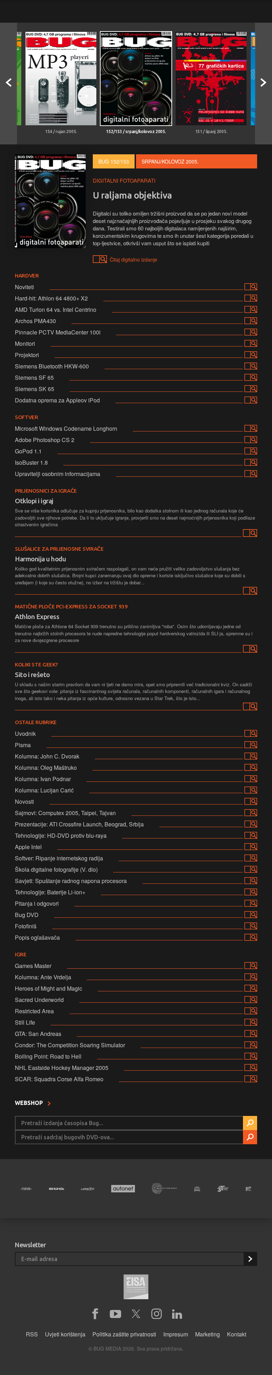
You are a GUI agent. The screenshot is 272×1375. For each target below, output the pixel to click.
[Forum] (26, 1189)
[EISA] (136, 1287)
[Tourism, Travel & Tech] (222, 1188)
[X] (136, 1314)
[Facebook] (95, 1314)
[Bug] (56, 1189)
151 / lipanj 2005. (211, 131)
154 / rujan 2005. (61, 131)
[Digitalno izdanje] (249, 534)
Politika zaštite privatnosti (124, 1334)
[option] (60, 83)
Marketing (207, 1334)
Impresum (175, 1334)
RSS (32, 1334)
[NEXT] (263, 83)
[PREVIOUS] (8, 83)
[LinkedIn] (177, 1314)
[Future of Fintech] (248, 1188)
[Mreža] (87, 1189)
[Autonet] (123, 1188)
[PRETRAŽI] (250, 1123)
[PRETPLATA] (250, 1259)
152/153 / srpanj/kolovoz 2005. (136, 131)
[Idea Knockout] (197, 1189)
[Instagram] (156, 1314)
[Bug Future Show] (164, 1189)
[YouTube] (115, 1314)
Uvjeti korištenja (65, 1334)
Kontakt (236, 1334)
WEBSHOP (29, 1103)
